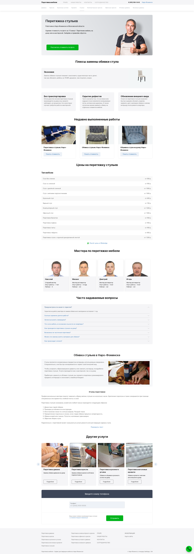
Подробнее (50, 482)
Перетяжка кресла (47, 536)
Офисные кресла (110, 7)
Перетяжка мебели (49, 2)
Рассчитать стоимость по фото (62, 47)
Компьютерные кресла (94, 7)
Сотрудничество (101, 2)
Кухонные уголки (62, 7)
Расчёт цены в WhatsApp (98, 243)
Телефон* (73, 503)
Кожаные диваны (138, 7)
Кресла (52, 7)
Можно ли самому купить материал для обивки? (62, 337)
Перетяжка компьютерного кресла (82, 533)
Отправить (114, 518)
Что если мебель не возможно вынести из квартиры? (63, 324)
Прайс (65, 2)
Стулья (82, 7)
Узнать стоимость (53, 154)
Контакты (88, 2)
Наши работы (76, 2)
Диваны (43, 7)
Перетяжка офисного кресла (80, 536)
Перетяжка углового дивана (80, 539)
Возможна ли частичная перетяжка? (57, 332)
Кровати (74, 7)
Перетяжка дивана (47, 533)
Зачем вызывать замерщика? (55, 320)
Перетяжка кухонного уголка (51, 539)
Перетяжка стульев (47, 546)
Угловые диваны (124, 7)
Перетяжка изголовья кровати (51, 542)
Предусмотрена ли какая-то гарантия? (58, 307)
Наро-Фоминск (147, 2)
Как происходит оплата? (53, 341)
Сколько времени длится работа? (56, 315)
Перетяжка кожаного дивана (81, 542)
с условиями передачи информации (78, 517)
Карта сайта (129, 536)
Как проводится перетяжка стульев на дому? (60, 328)
